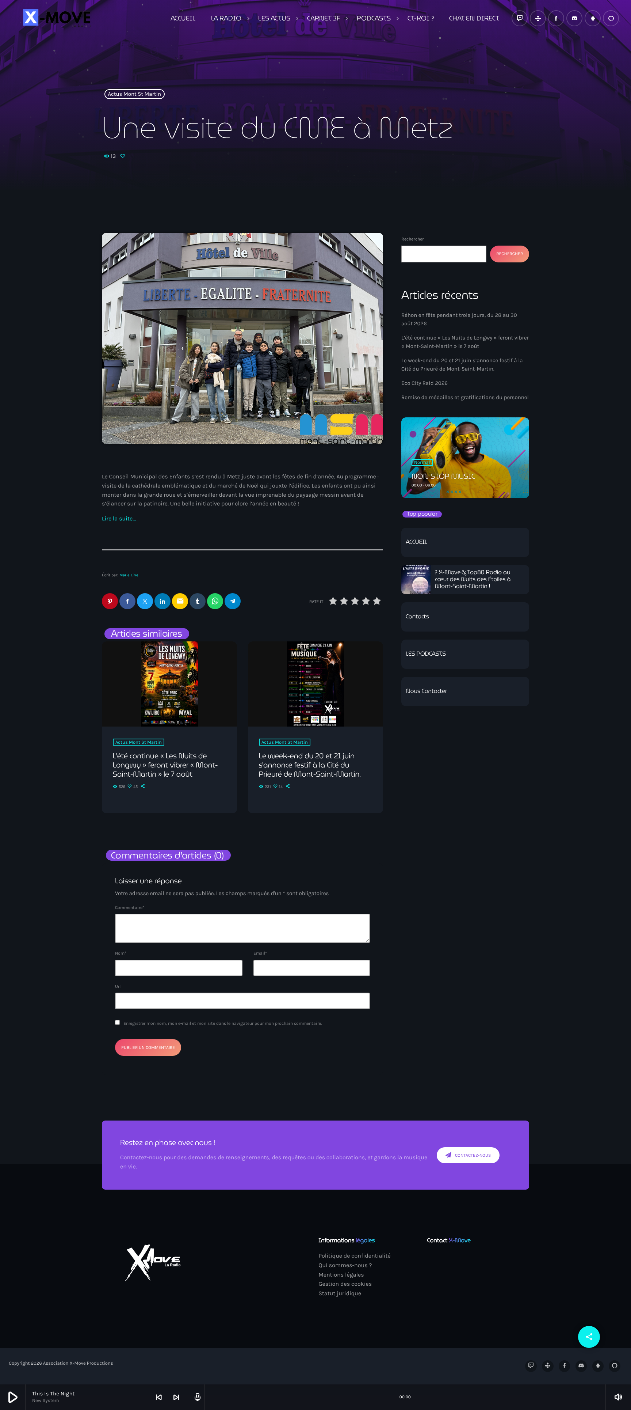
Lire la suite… (119, 518)
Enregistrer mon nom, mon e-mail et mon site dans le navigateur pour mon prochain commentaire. (222, 1023)
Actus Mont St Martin (134, 94)
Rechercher (412, 239)
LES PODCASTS (426, 654)
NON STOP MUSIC (443, 476)
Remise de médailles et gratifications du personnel (465, 397)
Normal (422, 462)
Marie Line (128, 575)
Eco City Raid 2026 (424, 383)
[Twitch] (520, 18)
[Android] (593, 18)
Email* (260, 953)
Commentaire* (129, 907)
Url (118, 986)
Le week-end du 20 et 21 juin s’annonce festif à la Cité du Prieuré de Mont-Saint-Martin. (310, 765)
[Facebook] (556, 18)
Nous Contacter (426, 691)
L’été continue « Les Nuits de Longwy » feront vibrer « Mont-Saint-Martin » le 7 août (165, 765)
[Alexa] (611, 18)
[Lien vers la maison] (56, 18)
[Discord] (574, 18)
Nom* (120, 953)
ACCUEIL (416, 542)
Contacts (417, 616)
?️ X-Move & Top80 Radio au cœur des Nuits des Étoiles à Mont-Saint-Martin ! (472, 579)
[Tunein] (538, 18)
